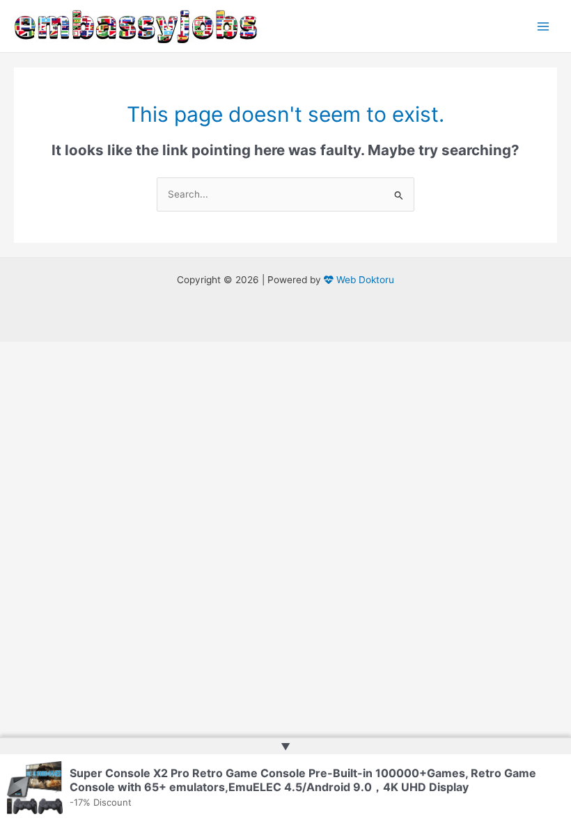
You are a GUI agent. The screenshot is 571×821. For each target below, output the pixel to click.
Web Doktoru (364, 279)
